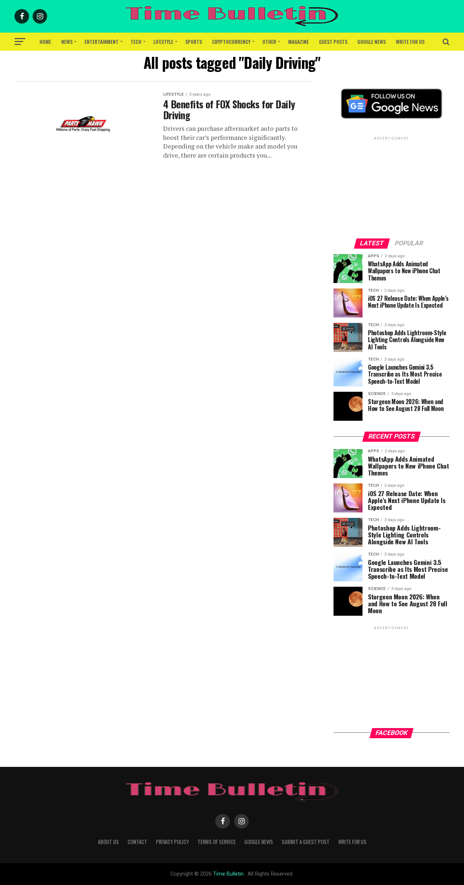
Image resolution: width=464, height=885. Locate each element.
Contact (137, 841)
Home (45, 41)
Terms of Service (217, 841)
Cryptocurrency (231, 41)
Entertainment (101, 41)
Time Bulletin (228, 874)
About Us (108, 841)
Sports (193, 41)
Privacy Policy (172, 841)
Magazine (298, 41)
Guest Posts (333, 41)
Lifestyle (163, 41)
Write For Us (410, 41)
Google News (371, 41)
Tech (135, 41)
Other (269, 41)
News (66, 41)
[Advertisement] (392, 187)
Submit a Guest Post (306, 841)
